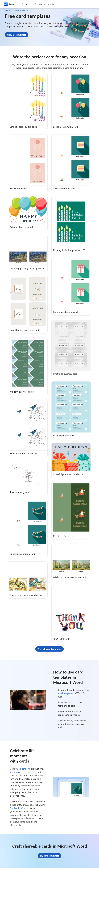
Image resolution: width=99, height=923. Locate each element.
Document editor (21, 10)
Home (7, 10)
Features (26, 4)
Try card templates (49, 855)
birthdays (25, 768)
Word (12, 4)
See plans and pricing (44, 4)
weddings (15, 772)
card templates (65, 693)
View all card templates (49, 649)
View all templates (16, 34)
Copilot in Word (18, 808)
